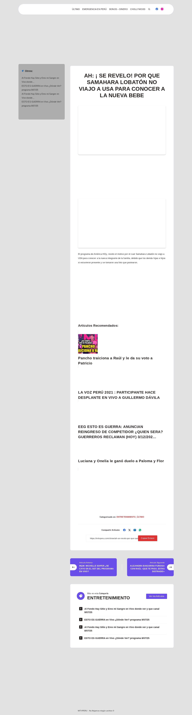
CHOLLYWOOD (137, 9)
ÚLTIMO (76, 9)
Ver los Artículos (156, 596)
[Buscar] (149, 9)
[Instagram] (162, 9)
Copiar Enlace (147, 538)
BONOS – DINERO (118, 9)
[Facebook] (157, 9)
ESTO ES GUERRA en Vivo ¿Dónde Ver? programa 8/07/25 (116, 638)
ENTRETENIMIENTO (126, 517)
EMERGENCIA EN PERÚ (94, 9)
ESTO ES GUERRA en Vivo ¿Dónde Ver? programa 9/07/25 (116, 619)
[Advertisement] (78, 34)
